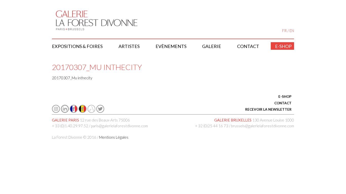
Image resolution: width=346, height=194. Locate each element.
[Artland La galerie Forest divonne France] (91, 111)
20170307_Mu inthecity (72, 78)
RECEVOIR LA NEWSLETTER (268, 109)
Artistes (129, 46)
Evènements (171, 46)
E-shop (283, 46)
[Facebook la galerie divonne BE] (83, 111)
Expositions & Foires (77, 46)
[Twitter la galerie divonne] (100, 111)
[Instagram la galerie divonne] (56, 111)
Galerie (211, 46)
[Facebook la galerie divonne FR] (74, 111)
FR (284, 30)
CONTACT (283, 103)
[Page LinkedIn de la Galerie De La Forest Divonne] (65, 111)
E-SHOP (285, 96)
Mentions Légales (113, 137)
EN (292, 30)
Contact (248, 46)
